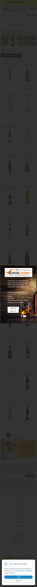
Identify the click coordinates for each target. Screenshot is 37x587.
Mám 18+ (13, 308)
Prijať (18, 577)
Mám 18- (13, 311)
